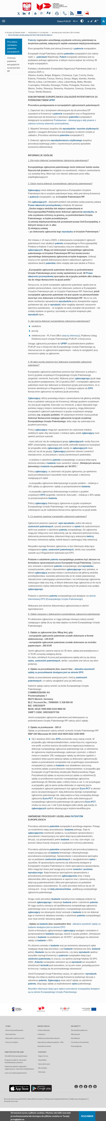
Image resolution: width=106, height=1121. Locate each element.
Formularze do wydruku (80, 1042)
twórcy (90, 536)
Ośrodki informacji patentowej (16, 1056)
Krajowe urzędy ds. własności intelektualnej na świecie (15, 1061)
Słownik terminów (44, 1046)
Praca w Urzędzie (11, 1042)
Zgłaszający (34, 190)
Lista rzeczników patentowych (16, 1073)
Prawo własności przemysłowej (44, 205)
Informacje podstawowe (14, 1030)
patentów (69, 53)
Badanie (39, 952)
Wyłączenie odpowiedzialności (56, 1099)
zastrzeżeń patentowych (40, 526)
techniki (44, 965)
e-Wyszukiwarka (44, 1030)
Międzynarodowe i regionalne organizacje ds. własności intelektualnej (19, 1067)
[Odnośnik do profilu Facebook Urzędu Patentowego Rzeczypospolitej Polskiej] (30, 13)
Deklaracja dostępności (78, 1099)
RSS (71, 14)
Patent (63, 57)
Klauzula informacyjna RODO (15, 1099)
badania (86, 486)
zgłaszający (41, 430)
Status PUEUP (64, 21)
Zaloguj (103, 21)
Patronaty (41, 1072)
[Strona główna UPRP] (51, 7)
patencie (78, 48)
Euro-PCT (85, 788)
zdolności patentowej (39, 959)
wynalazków (69, 128)
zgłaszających (39, 202)
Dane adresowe (44, 1064)
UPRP (52, 100)
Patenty (32, 40)
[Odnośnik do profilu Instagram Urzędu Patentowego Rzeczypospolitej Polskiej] (41, 13)
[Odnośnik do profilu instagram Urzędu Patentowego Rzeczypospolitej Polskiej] (95, 1086)
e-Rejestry (41, 1034)
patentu (59, 243)
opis (60, 523)
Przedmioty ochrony (38, 33)
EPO (90, 388)
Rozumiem (87, 1116)
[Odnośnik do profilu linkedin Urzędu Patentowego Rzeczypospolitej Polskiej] (81, 1086)
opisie (77, 526)
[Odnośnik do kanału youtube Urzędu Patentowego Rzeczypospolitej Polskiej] (90, 1086)
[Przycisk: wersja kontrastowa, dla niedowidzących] (82, 21)
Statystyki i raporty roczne (14, 1038)
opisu (44, 549)
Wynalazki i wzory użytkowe (66, 33)
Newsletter (42, 1060)
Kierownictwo (10, 1034)
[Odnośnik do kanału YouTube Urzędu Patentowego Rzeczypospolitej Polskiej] (35, 13)
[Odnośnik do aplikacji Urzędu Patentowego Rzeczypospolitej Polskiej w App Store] (19, 1088)
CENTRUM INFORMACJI (56, 14)
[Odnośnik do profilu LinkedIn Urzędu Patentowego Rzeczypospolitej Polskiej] (24, 13)
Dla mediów (42, 1068)
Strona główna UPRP (15, 33)
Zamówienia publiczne (79, 1030)
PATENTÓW (77, 816)
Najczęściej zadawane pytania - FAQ (50, 1042)
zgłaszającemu (35, 833)
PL (74, 21)
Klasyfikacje (75, 1038)
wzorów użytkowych (87, 128)
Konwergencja (76, 1046)
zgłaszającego (82, 378)
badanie (51, 463)
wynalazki (55, 304)
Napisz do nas (43, 1056)
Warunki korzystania (35, 1099)
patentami (42, 57)
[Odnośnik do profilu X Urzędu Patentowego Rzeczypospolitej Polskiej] (18, 13)
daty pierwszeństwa (60, 889)
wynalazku (56, 140)
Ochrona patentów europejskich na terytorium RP (13, 64)
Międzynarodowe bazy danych (49, 1038)
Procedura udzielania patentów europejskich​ (13, 46)
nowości (77, 869)
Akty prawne (75, 1034)
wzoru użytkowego (72, 140)
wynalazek (84, 952)
